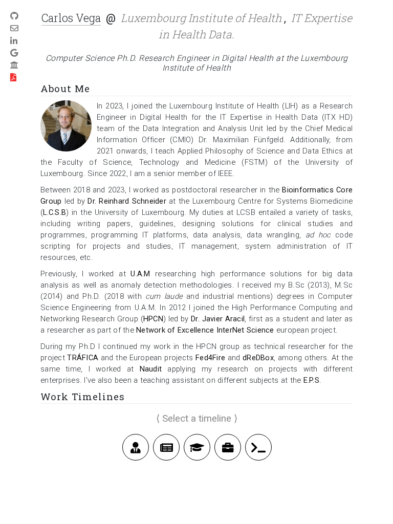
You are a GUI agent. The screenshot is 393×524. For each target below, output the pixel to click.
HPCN (153, 318)
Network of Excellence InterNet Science (205, 330)
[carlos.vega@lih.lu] (14, 28)
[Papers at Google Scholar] (14, 53)
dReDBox (258, 357)
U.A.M (140, 273)
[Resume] (13, 77)
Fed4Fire (210, 357)
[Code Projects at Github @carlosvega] (14, 16)
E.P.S (311, 380)
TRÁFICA (82, 357)
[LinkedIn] (14, 41)
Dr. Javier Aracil (218, 318)
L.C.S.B (54, 212)
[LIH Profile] (14, 65)
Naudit (151, 369)
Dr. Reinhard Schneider (127, 201)
